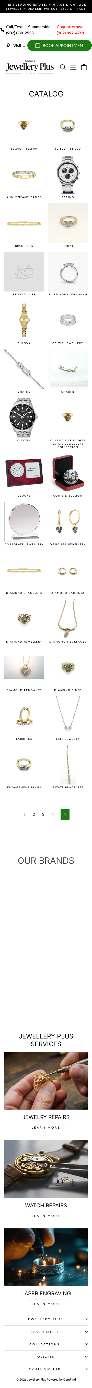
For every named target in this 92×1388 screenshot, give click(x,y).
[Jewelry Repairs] (46, 1081)
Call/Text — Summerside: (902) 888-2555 (29, 29)
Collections (44, 1344)
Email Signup (45, 1369)
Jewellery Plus (44, 1319)
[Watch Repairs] (46, 1169)
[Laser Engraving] (46, 1257)
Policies (44, 1356)
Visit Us (20, 45)
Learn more (46, 1304)
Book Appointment (64, 45)
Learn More (46, 1127)
